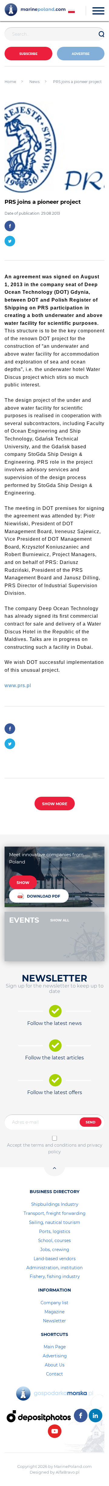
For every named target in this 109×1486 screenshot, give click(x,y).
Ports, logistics (54, 1231)
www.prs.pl (18, 685)
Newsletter (54, 1320)
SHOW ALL (59, 920)
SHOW (23, 882)
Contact (54, 1374)
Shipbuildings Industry (54, 1204)
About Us (54, 1365)
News (34, 81)
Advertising (55, 1355)
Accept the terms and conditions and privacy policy (54, 1148)
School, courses (54, 1240)
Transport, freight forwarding (54, 1213)
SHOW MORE (54, 804)
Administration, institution (54, 1267)
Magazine (54, 1311)
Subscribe (28, 54)
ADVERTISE (81, 54)
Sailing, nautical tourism (54, 1222)
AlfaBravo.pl (68, 1472)
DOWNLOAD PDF (43, 896)
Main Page (55, 1346)
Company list (54, 1302)
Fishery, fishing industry (55, 1276)
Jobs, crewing (54, 1249)
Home (10, 81)
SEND (90, 1122)
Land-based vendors (55, 1258)
